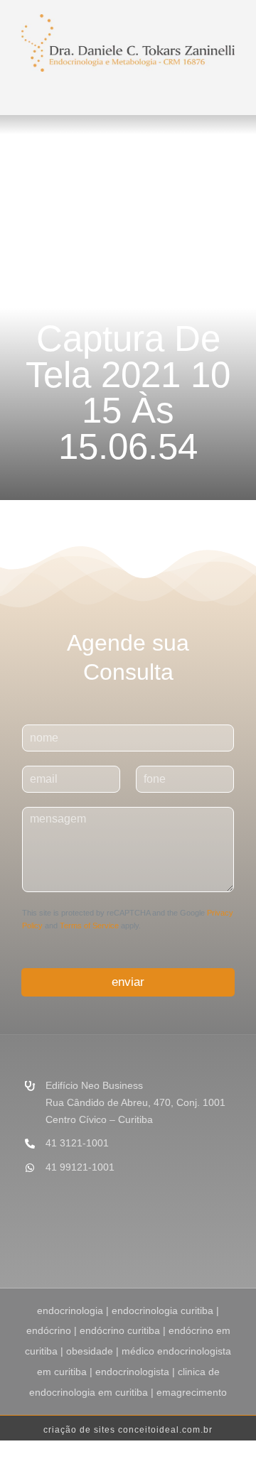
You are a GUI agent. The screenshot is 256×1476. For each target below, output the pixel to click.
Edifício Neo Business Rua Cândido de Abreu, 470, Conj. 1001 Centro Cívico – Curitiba (135, 1102)
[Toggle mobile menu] (135, 88)
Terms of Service (89, 925)
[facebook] (162, 1240)
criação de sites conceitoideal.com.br (128, 1430)
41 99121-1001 (80, 1167)
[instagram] (185, 1240)
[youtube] (207, 1240)
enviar (128, 982)
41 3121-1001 (77, 1143)
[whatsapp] (230, 1240)
